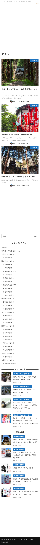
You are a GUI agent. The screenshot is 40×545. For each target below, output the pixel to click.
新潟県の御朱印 (8, 288)
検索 (35, 236)
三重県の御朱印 (8, 339)
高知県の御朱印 (8, 357)
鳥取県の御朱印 (8, 346)
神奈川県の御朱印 (9, 271)
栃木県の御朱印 (8, 281)
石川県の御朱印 (8, 302)
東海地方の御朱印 (7, 312)
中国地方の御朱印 (7, 343)
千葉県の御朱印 (8, 268)
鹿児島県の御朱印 (9, 363)
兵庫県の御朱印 (8, 329)
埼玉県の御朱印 (8, 275)
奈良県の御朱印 (8, 336)
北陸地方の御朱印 (7, 299)
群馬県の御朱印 (8, 278)
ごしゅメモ (5, 2)
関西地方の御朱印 (7, 326)
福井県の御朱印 (8, 309)
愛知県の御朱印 (8, 316)
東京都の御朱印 (8, 264)
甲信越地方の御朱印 (8, 285)
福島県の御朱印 (8, 257)
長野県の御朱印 (8, 292)
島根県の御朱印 (8, 350)
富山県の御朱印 (8, 305)
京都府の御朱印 (8, 333)
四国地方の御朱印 (7, 353)
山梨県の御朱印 (8, 295)
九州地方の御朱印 (7, 360)
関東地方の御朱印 (7, 261)
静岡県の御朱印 (8, 322)
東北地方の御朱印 (7, 254)
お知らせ (4, 247)
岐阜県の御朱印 (8, 319)
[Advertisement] (20, 28)
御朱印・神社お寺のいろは (10, 251)
